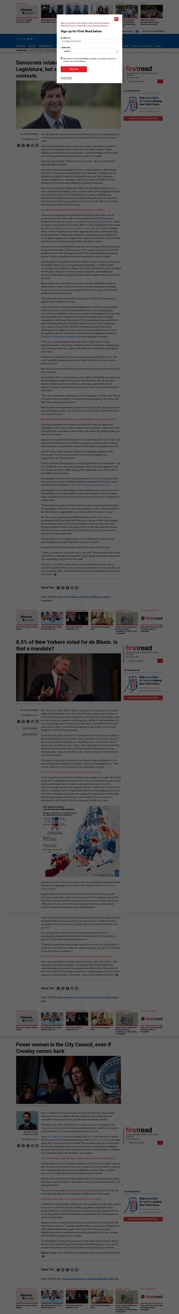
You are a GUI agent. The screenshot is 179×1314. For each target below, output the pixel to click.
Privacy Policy (66, 77)
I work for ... (66, 47)
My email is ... (66, 37)
